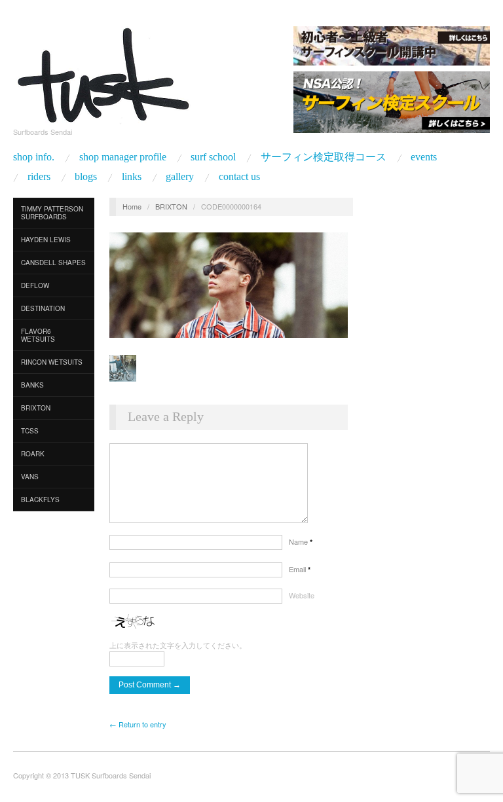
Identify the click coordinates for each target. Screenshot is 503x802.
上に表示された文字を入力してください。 (177, 645)
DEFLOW (35, 285)
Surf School (213, 157)
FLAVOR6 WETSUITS (38, 335)
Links (131, 177)
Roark (33, 453)
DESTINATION (43, 308)
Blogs (86, 177)
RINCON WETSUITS (52, 362)
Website (301, 595)
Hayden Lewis (46, 239)
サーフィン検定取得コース (323, 157)
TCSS (30, 430)
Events (424, 157)
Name (300, 541)
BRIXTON (171, 206)
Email (299, 569)
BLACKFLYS (40, 499)
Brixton (35, 407)
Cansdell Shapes (53, 262)
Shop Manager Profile (122, 157)
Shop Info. (33, 157)
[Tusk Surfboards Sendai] (102, 73)
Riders (39, 177)
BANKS (32, 385)
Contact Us (239, 177)
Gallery (180, 177)
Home (131, 206)
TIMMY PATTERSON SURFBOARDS (52, 212)
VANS (30, 476)
